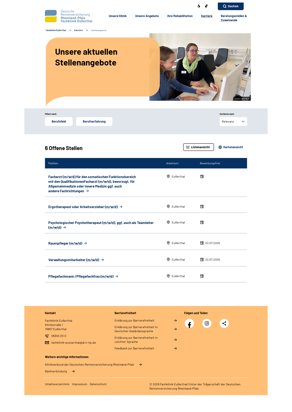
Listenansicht (200, 147)
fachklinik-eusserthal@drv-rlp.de (73, 342)
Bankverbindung (56, 371)
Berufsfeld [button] (59, 121)
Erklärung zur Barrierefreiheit (134, 320)
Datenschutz (98, 384)
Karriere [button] (206, 16)
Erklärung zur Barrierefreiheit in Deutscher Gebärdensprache (136, 329)
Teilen (224, 323)
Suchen (233, 6)
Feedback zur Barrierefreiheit (134, 348)
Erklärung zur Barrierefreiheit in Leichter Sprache (136, 339)
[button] (231, 6)
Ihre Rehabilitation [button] (180, 16)
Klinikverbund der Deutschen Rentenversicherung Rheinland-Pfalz (89, 364)
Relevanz (228, 121)
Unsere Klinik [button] (118, 16)
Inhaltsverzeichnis (57, 384)
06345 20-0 (58, 336)
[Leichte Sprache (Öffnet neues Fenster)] (199, 6)
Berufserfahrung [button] (94, 121)
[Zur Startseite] (67, 16)
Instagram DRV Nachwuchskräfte (208, 324)
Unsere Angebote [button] (147, 16)
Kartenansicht (233, 147)
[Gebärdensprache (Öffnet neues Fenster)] (206, 6)
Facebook (190, 321)
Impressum (79, 384)
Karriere (78, 30)
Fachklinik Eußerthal (56, 30)
